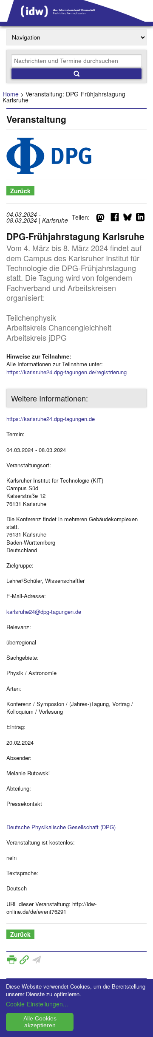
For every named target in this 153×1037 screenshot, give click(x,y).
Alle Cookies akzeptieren (40, 1022)
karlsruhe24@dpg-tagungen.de (43, 612)
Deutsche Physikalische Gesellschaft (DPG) (61, 827)
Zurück (20, 190)
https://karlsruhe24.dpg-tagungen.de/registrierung (66, 372)
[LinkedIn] (140, 219)
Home (11, 94)
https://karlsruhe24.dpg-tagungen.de (50, 419)
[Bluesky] (127, 219)
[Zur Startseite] (76, 18)
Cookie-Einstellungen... (37, 1004)
